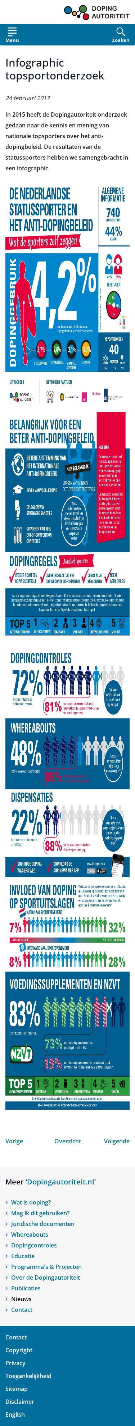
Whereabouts (29, 1234)
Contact (21, 1310)
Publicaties (26, 1288)
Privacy (15, 1363)
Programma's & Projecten (46, 1267)
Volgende (117, 1141)
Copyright (18, 1350)
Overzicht (67, 1141)
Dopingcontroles (34, 1245)
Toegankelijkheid (28, 1376)
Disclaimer (19, 1402)
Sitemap (16, 1389)
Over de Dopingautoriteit (45, 1277)
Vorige (14, 1141)
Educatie (23, 1256)
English (15, 1414)
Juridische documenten (43, 1224)
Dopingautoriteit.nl (60, 1182)
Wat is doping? (31, 1202)
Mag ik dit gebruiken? (40, 1213)
